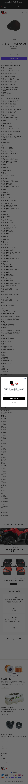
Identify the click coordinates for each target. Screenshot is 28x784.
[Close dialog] (25, 378)
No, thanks (14, 402)
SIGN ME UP (14, 398)
